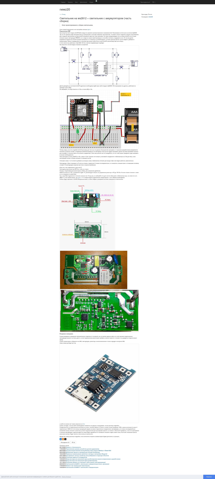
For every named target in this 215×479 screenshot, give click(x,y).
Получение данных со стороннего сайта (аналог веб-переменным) (85, 462)
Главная (63, 2)
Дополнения (83, 2)
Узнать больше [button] (66, 476)
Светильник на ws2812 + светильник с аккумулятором (82, 467)
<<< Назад (62, 14)
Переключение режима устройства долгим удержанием (82, 449)
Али (84, 424)
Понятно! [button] (209, 476)
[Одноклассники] (63, 439)
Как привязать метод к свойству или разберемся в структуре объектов (87, 455)
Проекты (70, 2)
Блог (76, 2)
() (74, 442)
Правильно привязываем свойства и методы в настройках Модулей (86, 454)
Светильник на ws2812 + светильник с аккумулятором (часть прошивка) (87, 464)
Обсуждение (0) (65, 442)
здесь (89, 29)
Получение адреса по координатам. (76, 457)
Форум (91, 2)
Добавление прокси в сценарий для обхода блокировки (83, 452)
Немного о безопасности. (73, 447)
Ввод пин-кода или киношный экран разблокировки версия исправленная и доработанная (93, 459)
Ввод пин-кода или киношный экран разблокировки (81, 460)
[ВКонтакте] (61, 439)
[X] (65, 439)
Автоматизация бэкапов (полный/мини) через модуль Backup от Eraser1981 (88, 450)
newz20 (150, 17)
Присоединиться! (145, 2)
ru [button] (154, 2)
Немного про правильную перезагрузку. (78, 465)
